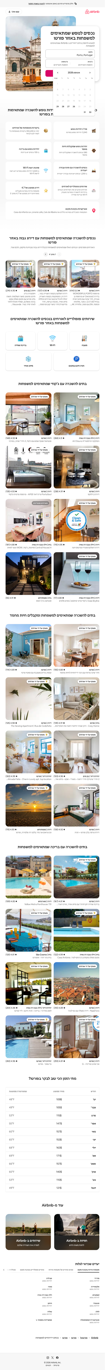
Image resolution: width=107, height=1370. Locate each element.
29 (57, 106)
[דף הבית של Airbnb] (92, 11)
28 (63, 106)
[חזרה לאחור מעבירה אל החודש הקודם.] (90, 72)
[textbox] (82, 64)
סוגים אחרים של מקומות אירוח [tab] (61, 1269)
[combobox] (70, 55)
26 (74, 106)
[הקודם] (59, 254)
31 (85, 112)
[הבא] (45, 254)
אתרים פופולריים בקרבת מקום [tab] (32, 1269)
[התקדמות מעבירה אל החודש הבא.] (58, 72)
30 (90, 112)
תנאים (48, 1365)
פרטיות (56, 1365)
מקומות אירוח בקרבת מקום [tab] (88, 1269)
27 (68, 106)
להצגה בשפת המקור (36, 3)
